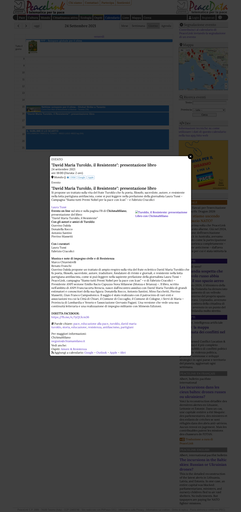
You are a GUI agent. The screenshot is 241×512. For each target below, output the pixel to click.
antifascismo (111, 327)
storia (66, 327)
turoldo (115, 323)
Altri (123, 352)
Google (81, 177)
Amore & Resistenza (74, 349)
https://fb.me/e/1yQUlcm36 (70, 317)
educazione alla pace (95, 323)
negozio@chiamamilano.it (68, 341)
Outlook (101, 352)
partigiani (127, 327)
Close (190, 156)
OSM (73, 177)
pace (76, 323)
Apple (91, 177)
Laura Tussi (58, 207)
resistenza (94, 327)
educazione (79, 327)
